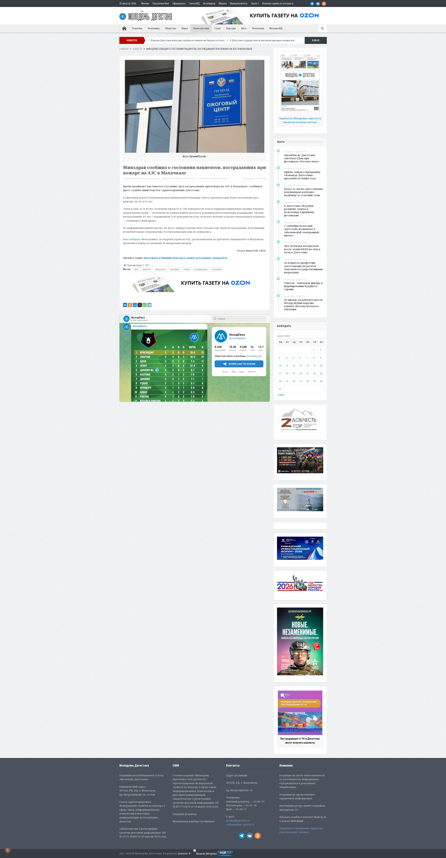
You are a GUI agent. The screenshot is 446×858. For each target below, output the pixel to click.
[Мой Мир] (135, 305)
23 (321, 373)
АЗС (136, 269)
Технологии (258, 28)
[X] (140, 305)
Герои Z (255, 3)
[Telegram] (149, 305)
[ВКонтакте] (125, 305)
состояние (216, 269)
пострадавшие (200, 269)
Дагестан (147, 269)
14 (307, 365)
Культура (231, 28)
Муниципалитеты (239, 3)
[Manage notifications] (7, 850)
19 (294, 373)
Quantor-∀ (184, 853)
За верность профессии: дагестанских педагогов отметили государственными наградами (303, 267)
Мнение (145, 3)
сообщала (134, 239)
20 (300, 373)
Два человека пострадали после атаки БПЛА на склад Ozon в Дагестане (302, 249)
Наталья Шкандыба (149, 178)
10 (280, 365)
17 (280, 373)
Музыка (223, 3)
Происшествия (201, 28)
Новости (204, 178)
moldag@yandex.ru (238, 820)
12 (294, 365)
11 (287, 365)
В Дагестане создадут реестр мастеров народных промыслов (195, 40)
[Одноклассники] (130, 305)
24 (280, 381)
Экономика (154, 28)
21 (307, 373)
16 (321, 365)
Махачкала (161, 269)
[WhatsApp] (145, 305)
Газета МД (194, 3)
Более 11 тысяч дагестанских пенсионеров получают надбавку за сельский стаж (303, 192)
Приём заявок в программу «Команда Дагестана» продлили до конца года (302, 175)
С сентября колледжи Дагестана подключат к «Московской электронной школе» (301, 230)
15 (314, 365)
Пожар (187, 269)
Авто (244, 28)
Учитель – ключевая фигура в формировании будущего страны (303, 286)
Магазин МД (276, 28)
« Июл (280, 394)
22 (314, 373)
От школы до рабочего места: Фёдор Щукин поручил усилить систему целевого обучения (303, 304)
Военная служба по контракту (277, 3)
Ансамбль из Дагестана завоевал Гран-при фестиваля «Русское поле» (301, 158)
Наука (185, 28)
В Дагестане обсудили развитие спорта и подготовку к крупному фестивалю (299, 210)
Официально (179, 3)
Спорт (217, 28)
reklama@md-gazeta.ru (240, 824)
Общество (170, 28)
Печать (251, 178)
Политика (137, 28)
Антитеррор (209, 3)
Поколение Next (161, 3)
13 (300, 365)
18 (287, 373)
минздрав (174, 269)
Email (263, 178)
